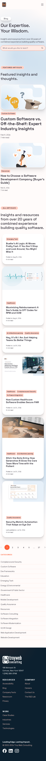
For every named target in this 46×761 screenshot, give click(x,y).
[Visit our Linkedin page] (11, 751)
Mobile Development (9, 600)
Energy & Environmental (10, 585)
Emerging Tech (7, 581)
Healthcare (5, 595)
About (27, 683)
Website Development (10, 637)
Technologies (8, 728)
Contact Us (29, 692)
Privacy (6, 701)
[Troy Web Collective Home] (4, 4)
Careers (28, 688)
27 (39, 547)
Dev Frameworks (8, 571)
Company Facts (9, 692)
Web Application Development (13, 633)
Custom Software (8, 567)
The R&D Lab (30, 697)
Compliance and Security (11, 562)
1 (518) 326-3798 (10, 673)
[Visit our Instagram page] (17, 751)
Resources (5, 609)
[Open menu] (42, 4)
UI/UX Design (6, 628)
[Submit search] (42, 48)
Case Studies (8, 715)
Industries (7, 720)
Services (6, 724)
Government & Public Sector (12, 590)
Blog (4, 688)
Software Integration (9, 618)
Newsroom (7, 697)
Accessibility (8, 683)
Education (5, 576)
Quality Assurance (8, 604)
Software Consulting (9, 614)
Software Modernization (11, 623)
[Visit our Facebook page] (5, 751)
